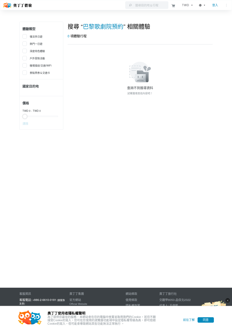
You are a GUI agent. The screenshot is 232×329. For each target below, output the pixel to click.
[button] (202, 5)
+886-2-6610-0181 (44, 300)
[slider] (41, 116)
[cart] (173, 5)
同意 (206, 319)
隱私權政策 (133, 305)
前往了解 (189, 319)
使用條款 (131, 300)
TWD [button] (185, 5)
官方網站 (75, 300)
